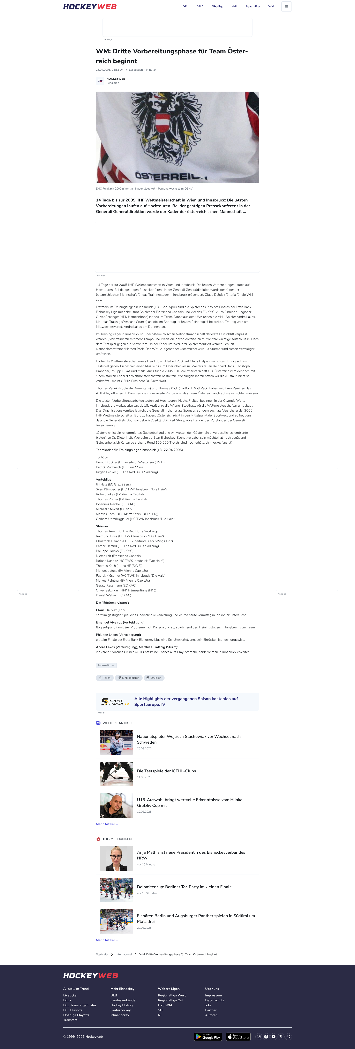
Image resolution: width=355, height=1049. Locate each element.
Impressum (213, 995)
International (124, 954)
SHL (161, 1010)
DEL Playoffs (72, 1010)
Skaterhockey (121, 1010)
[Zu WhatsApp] (288, 1036)
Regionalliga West (172, 995)
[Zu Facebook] (266, 1036)
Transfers (70, 1020)
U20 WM (165, 1005)
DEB (114, 995)
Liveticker (70, 995)
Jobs (208, 1005)
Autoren (211, 1015)
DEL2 (67, 1000)
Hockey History (122, 1005)
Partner (211, 1010)
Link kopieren (130, 678)
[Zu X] (281, 1036)
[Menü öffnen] (286, 6)
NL (160, 1015)
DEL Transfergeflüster (79, 1005)
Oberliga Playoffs (76, 1015)
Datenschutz (214, 1000)
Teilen (107, 678)
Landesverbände (123, 1000)
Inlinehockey (120, 1015)
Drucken (156, 678)
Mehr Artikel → (107, 824)
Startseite (102, 954)
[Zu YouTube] (273, 1036)
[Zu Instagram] (259, 1036)
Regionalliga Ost (170, 1000)
